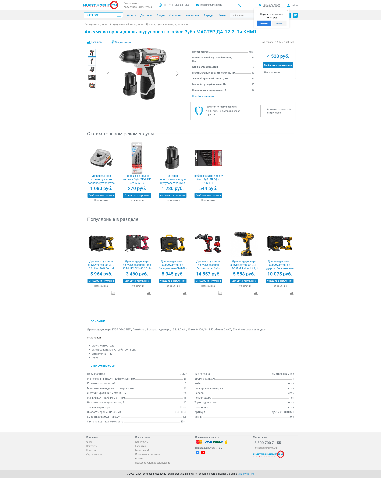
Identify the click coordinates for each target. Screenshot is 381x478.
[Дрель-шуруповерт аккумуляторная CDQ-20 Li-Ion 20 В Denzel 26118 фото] (101, 243)
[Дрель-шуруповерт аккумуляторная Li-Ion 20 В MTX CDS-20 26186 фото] (137, 243)
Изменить (264, 23)
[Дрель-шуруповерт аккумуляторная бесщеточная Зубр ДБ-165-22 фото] (208, 243)
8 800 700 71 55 (267, 443)
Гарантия (140, 446)
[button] (295, 15)
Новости (91, 450)
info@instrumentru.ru (211, 4)
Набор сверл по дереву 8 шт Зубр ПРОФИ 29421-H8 (208, 179)
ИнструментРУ (246, 473)
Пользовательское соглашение (152, 462)
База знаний (142, 450)
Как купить (141, 441)
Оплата (139, 458)
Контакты (91, 446)
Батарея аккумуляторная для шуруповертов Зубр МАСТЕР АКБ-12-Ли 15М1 (173, 183)
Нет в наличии (101, 200)
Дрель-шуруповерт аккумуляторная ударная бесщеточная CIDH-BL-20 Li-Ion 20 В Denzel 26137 (280, 268)
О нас (89, 441)
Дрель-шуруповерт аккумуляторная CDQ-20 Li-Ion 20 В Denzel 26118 (101, 267)
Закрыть (279, 23)
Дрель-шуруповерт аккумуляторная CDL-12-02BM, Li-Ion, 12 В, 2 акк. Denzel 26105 (244, 267)
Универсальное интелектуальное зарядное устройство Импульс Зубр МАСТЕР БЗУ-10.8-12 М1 (101, 183)
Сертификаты (94, 454)
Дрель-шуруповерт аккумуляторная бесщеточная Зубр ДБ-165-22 (208, 267)
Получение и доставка (147, 454)
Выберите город (271, 5)
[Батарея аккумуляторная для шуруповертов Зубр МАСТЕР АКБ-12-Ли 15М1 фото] (172, 158)
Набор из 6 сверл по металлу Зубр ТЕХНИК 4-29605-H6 (137, 179)
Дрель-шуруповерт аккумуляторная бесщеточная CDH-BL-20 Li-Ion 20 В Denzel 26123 (172, 268)
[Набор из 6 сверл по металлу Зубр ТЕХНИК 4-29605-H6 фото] (137, 158)
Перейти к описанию (203, 96)
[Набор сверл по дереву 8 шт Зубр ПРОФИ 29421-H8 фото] (208, 158)
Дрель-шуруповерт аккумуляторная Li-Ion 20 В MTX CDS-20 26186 (137, 265)
